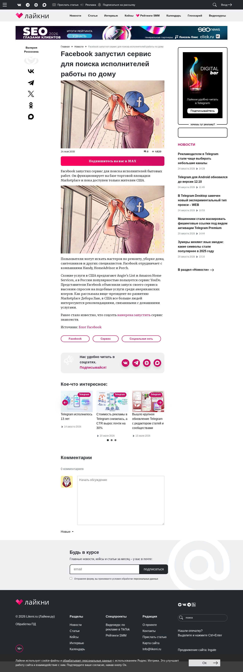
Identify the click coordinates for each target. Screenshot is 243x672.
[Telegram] (31, 82)
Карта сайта (151, 643)
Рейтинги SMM (150, 15)
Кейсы (129, 15)
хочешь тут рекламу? (203, 124)
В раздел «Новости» (194, 269)
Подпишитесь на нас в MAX (112, 161)
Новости (75, 15)
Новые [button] (66, 531)
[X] (31, 93)
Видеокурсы (217, 15)
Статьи (93, 15)
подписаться (154, 569)
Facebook (75, 338)
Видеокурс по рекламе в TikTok (118, 627)
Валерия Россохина (31, 49)
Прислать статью (154, 637)
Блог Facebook (90, 327)
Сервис (106, 338)
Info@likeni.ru (152, 649)
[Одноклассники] (31, 105)
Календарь (173, 15)
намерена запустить (134, 315)
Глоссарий (195, 15)
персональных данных (146, 579)
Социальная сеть (141, 338)
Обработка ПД (26, 624)
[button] (108, 440)
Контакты (149, 631)
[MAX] (31, 116)
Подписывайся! (93, 367)
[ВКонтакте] (31, 71)
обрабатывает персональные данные (87, 660)
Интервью (111, 15)
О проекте (150, 624)
